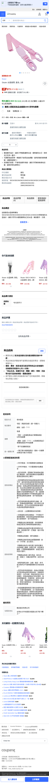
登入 (33, 9)
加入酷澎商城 (33, 732)
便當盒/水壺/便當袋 (31, 26)
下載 (45, 4)
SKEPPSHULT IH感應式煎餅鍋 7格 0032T (16, 679)
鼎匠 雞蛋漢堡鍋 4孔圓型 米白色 (13, 707)
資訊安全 (4, 732)
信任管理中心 (16, 729)
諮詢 (42, 351)
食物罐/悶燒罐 (15, 667)
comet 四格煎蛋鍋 (9, 701)
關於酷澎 (4, 726)
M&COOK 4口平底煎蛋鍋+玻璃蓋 (14, 716)
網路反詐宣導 (6, 735)
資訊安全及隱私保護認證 (18, 732)
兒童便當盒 (5, 667)
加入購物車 (12, 779)
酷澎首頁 (4, 26)
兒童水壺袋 (42, 26)
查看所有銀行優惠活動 (18, 138)
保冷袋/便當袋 (34, 667)
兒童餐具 (20, 26)
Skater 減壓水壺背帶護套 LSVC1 (14, 690)
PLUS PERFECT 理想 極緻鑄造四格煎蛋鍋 (17, 693)
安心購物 (41, 729)
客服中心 (45, 9)
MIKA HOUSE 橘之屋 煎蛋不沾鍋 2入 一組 (16, 699)
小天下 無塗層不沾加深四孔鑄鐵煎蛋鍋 (15, 710)
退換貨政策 (5, 729)
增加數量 (3, 145)
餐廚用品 (12, 26)
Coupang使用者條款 (31, 726)
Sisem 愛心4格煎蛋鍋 (10, 676)
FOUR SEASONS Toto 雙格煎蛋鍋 (14, 713)
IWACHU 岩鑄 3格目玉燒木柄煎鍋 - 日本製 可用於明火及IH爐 (22, 684)
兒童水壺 (24, 667)
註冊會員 (38, 9)
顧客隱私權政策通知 (29, 729)
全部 (4, 20)
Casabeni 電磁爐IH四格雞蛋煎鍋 (14, 687)
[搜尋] (45, 20)
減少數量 (16, 145)
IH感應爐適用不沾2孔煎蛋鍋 (12, 704)
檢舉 (40, 401)
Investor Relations (16, 726)
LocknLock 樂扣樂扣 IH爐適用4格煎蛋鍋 (16, 696)
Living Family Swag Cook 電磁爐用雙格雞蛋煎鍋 (18, 681)
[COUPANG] (8, 751)
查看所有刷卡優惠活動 (18, 127)
